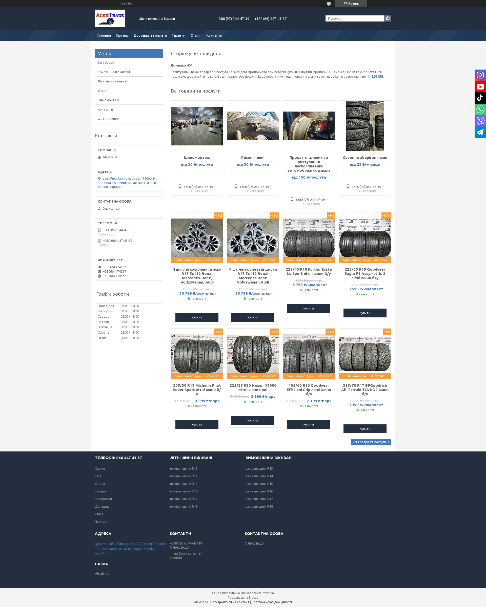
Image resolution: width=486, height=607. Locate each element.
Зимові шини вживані (114, 72)
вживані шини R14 (183, 476)
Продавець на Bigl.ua (243, 597)
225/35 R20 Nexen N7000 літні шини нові (253, 387)
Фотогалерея (108, 118)
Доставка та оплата (150, 35)
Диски (102, 90)
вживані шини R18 (183, 506)
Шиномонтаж (197, 157)
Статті (196, 35)
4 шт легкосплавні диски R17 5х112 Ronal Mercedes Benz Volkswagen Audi (253, 275)
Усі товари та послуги (369, 442)
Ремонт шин (253, 157)
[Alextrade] (114, 18)
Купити (197, 317)
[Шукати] (387, 18)
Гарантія (179, 35)
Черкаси (101, 521)
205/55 (377, 76)
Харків (100, 468)
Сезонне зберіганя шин (365, 157)
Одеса (100, 483)
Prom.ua (268, 593)
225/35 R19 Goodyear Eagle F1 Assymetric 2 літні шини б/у (365, 273)
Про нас (122, 35)
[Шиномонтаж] (197, 126)
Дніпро (100, 491)
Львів (99, 514)
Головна (104, 35)
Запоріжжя (103, 499)
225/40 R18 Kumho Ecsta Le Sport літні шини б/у (309, 271)
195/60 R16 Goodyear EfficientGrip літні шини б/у (309, 389)
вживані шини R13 (183, 468)
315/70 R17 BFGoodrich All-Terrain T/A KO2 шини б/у (365, 389)
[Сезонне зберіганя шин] (365, 126)
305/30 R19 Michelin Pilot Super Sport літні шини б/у (197, 389)
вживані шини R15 (183, 483)
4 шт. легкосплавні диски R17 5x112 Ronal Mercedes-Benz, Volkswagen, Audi (197, 275)
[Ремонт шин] (253, 126)
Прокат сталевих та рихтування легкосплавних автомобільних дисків (309, 163)
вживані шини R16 (183, 491)
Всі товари (106, 62)
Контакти (214, 35)
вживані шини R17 (183, 499)
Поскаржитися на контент (229, 602)
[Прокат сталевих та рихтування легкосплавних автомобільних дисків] (309, 126)
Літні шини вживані (112, 81)
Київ (98, 476)
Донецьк (102, 506)
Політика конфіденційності (272, 602)
